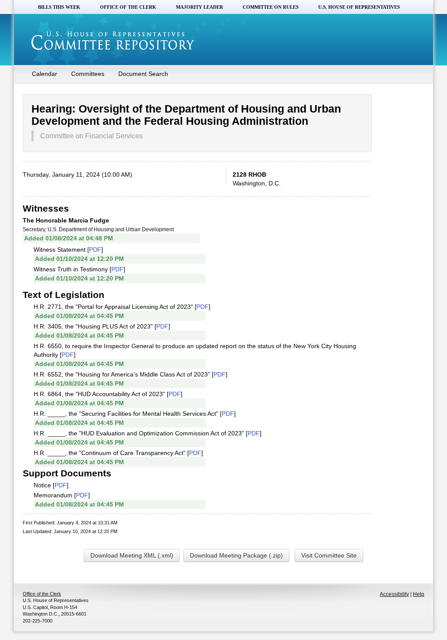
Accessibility (394, 594)
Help (418, 594)
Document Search (143, 73)
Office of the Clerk (128, 7)
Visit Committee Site (329, 555)
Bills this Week (59, 7)
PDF (95, 249)
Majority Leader (199, 7)
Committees (87, 73)
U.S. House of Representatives (359, 7)
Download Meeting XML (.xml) (131, 555)
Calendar (44, 73)
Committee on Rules (271, 7)
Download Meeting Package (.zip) (236, 555)
